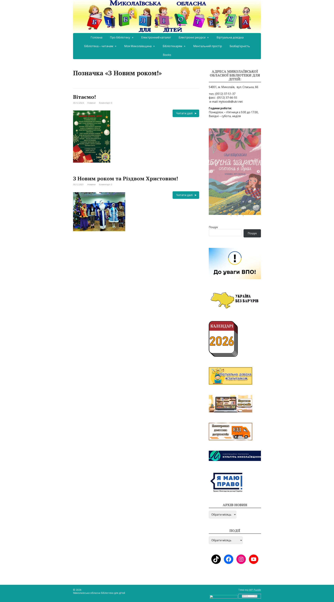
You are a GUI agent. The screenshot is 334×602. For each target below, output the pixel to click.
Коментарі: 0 (105, 102)
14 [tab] (247, 211)
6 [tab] (247, 205)
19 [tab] (244, 216)
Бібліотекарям (172, 46)
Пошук (213, 227)
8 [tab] (259, 205)
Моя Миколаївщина (138, 46)
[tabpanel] (235, 171)
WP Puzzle (255, 589)
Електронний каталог (156, 37)
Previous (211, 171)
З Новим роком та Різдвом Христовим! (125, 178)
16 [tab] (259, 211)
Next (258, 171)
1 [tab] (216, 205)
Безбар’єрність (240, 46)
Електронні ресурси (192, 37)
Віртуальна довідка (230, 37)
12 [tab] (235, 211)
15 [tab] (253, 211)
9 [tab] (216, 211)
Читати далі (184, 113)
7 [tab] (253, 205)
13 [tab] (241, 211)
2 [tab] (222, 205)
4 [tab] (235, 205)
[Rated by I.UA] (224, 596)
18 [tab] (238, 216)
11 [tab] (228, 211)
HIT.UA (245, 596)
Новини (91, 102)
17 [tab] (232, 216)
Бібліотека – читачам (98, 46)
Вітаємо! (84, 96)
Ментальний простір (207, 46)
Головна (96, 37)
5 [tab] (241, 205)
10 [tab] (222, 211)
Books (167, 55)
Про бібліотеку (120, 37)
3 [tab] (228, 205)
